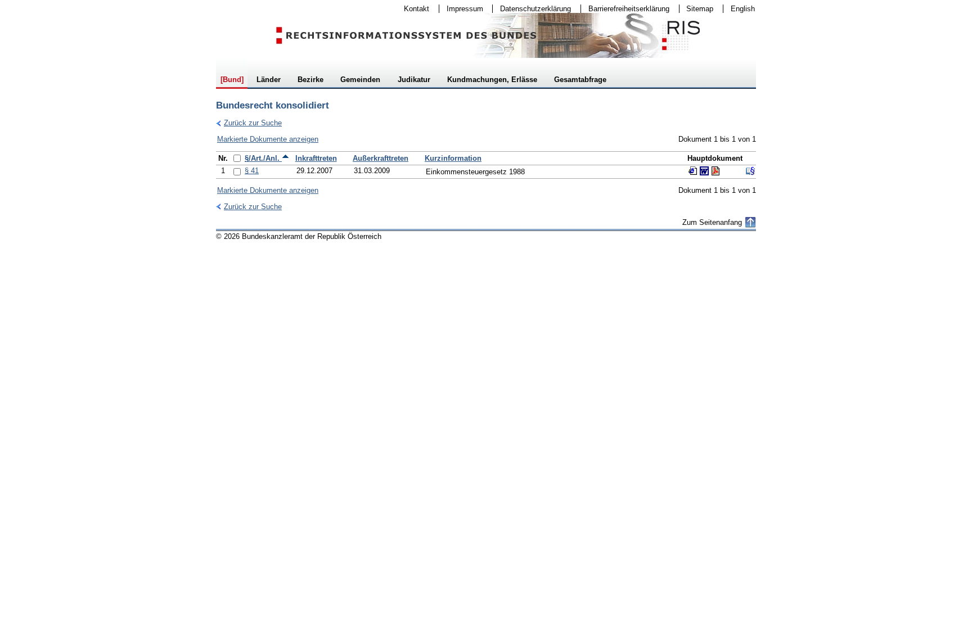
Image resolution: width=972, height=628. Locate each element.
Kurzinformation (453, 158)
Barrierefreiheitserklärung (625, 8)
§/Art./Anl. (263, 158)
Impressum (461, 8)
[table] (486, 165)
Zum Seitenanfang (712, 222)
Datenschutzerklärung (532, 8)
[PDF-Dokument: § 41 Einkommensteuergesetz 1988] (715, 170)
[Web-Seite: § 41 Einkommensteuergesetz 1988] (693, 170)
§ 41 (252, 170)
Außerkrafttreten (380, 158)
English (743, 8)
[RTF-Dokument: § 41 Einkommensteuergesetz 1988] (704, 170)
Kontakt (413, 8)
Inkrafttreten (316, 158)
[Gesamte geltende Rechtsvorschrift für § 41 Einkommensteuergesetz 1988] (750, 170)
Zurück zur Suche (249, 123)
